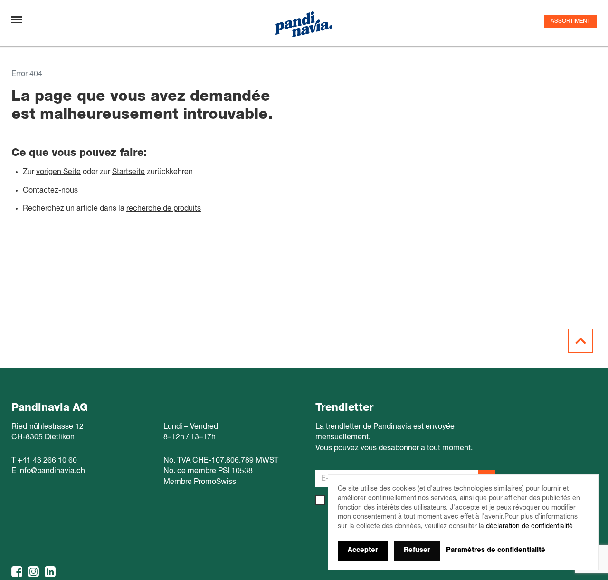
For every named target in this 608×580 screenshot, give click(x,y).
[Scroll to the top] (580, 341)
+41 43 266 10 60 (47, 460)
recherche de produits (163, 209)
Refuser (417, 550)
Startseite (128, 172)
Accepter (363, 550)
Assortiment (570, 21)
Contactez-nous (50, 190)
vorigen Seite (58, 172)
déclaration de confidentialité (529, 526)
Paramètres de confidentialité (495, 550)
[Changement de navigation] (17, 19)
